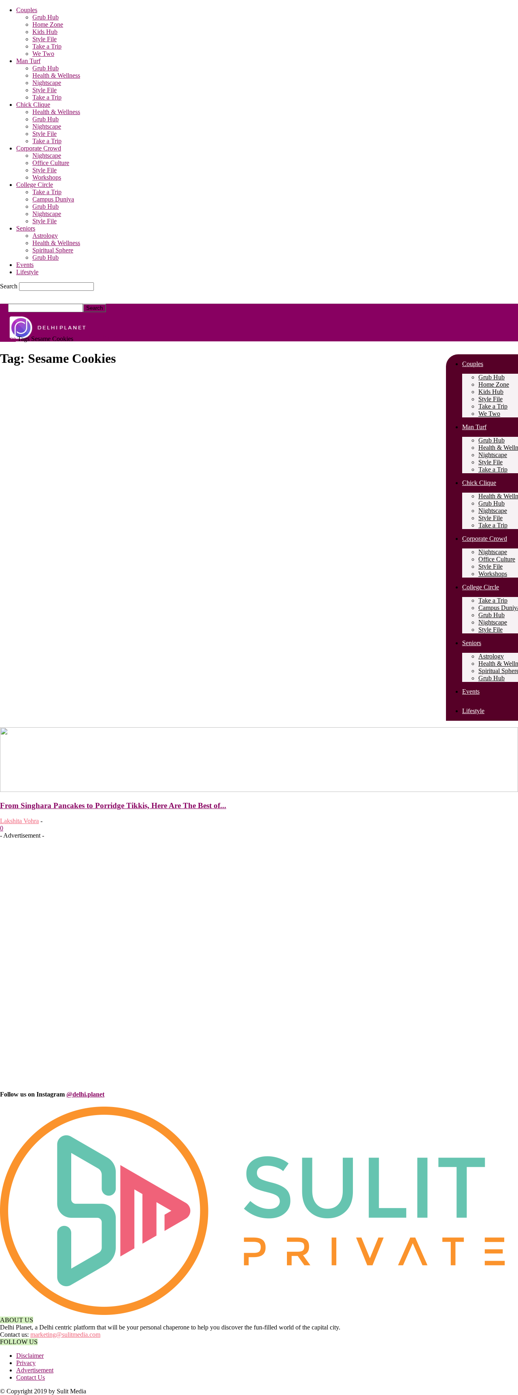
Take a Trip (47, 46)
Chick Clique (33, 104)
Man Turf (28, 60)
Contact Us (30, 1377)
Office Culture (50, 162)
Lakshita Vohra (19, 820)
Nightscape (46, 82)
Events (25, 264)
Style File (44, 39)
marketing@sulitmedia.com (65, 1334)
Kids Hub (44, 31)
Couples (26, 9)
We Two (43, 53)
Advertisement (34, 1370)
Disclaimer (30, 1355)
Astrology (45, 235)
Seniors (25, 228)
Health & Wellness (56, 75)
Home (8, 338)
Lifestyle (27, 272)
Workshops (46, 177)
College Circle (34, 184)
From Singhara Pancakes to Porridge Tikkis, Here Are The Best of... (113, 805)
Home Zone (47, 24)
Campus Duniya (53, 199)
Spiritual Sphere (52, 250)
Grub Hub (45, 17)
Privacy (26, 1362)
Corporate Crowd (38, 148)
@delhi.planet (85, 1094)
